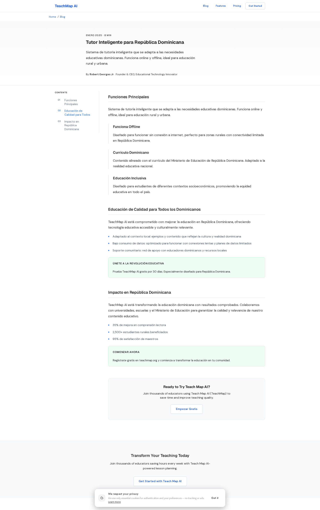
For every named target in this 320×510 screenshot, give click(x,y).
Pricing (237, 6)
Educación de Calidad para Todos (74, 113)
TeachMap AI (66, 6)
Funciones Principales (68, 102)
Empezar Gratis (186, 409)
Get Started (255, 6)
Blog (205, 6)
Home (52, 16)
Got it (215, 498)
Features (221, 6)
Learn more (114, 502)
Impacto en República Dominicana (68, 125)
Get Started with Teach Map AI (160, 481)
